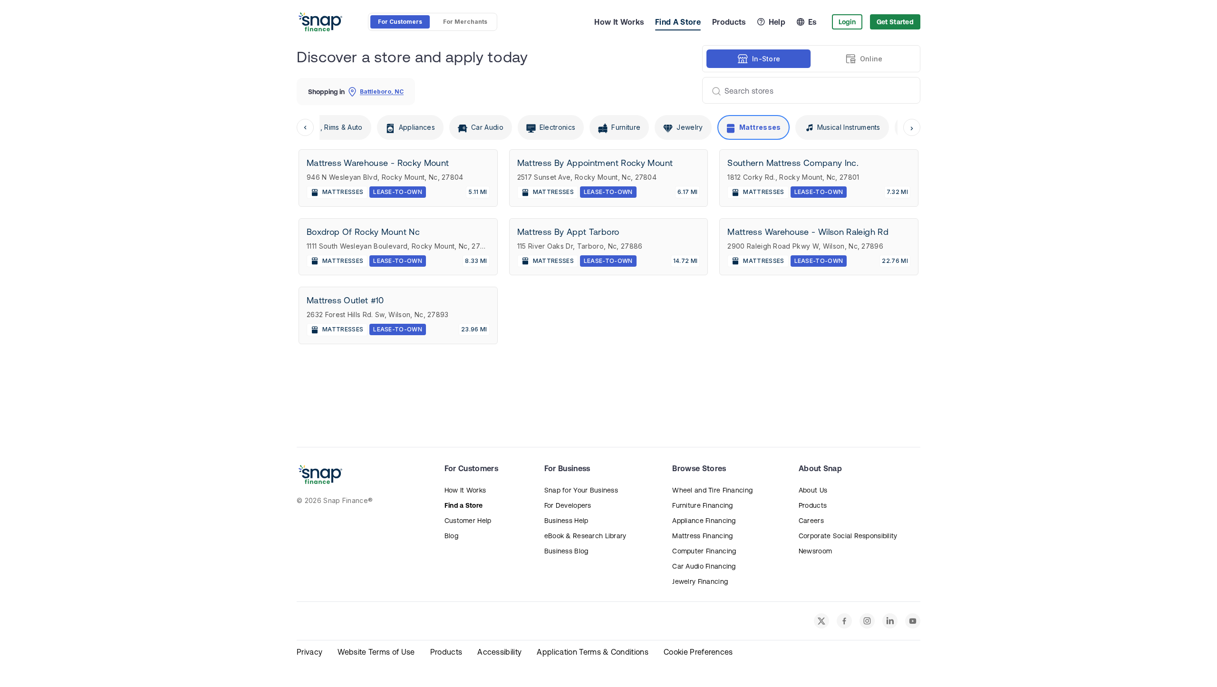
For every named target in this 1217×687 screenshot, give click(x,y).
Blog (451, 536)
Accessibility (499, 652)
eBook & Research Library (585, 536)
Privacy (309, 652)
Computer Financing (704, 551)
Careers (811, 520)
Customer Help (468, 520)
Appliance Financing (703, 520)
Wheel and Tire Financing (712, 490)
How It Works (619, 22)
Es (812, 22)
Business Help (566, 520)
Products (729, 22)
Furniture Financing (702, 505)
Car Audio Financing (703, 566)
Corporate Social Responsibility (848, 536)
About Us (813, 490)
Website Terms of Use (376, 652)
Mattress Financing (702, 536)
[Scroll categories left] (305, 127)
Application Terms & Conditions (592, 652)
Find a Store (463, 505)
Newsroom (815, 551)
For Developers (567, 505)
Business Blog (566, 551)
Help (777, 22)
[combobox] (807, 90)
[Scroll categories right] (911, 127)
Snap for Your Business (581, 490)
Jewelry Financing (700, 581)
